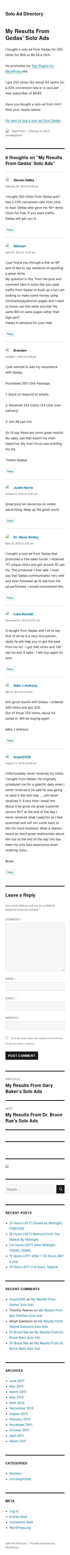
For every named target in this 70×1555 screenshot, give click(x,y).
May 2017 (16, 1386)
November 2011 (20, 1425)
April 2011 (16, 1436)
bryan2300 (22, 757)
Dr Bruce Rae (19, 1332)
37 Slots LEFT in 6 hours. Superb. (33, 1267)
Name (10, 978)
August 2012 (18, 1414)
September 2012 (21, 1408)
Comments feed (21, 1522)
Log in (13, 1511)
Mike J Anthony (25, 685)
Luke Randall (23, 614)
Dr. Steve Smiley (26, 537)
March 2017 (17, 1392)
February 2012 (19, 1419)
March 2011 (17, 1441)
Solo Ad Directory (24, 13)
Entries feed (18, 1517)
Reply (10, 229)
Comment (13, 919)
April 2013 (16, 1403)
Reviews (15, 1473)
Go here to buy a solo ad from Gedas (32, 121)
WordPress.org (20, 1528)
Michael (19, 246)
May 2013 (16, 1397)
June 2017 (16, 1381)
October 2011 (19, 1430)
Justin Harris (23, 488)
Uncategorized (13, 135)
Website (11, 1018)
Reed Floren (18, 131)
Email (11, 998)
